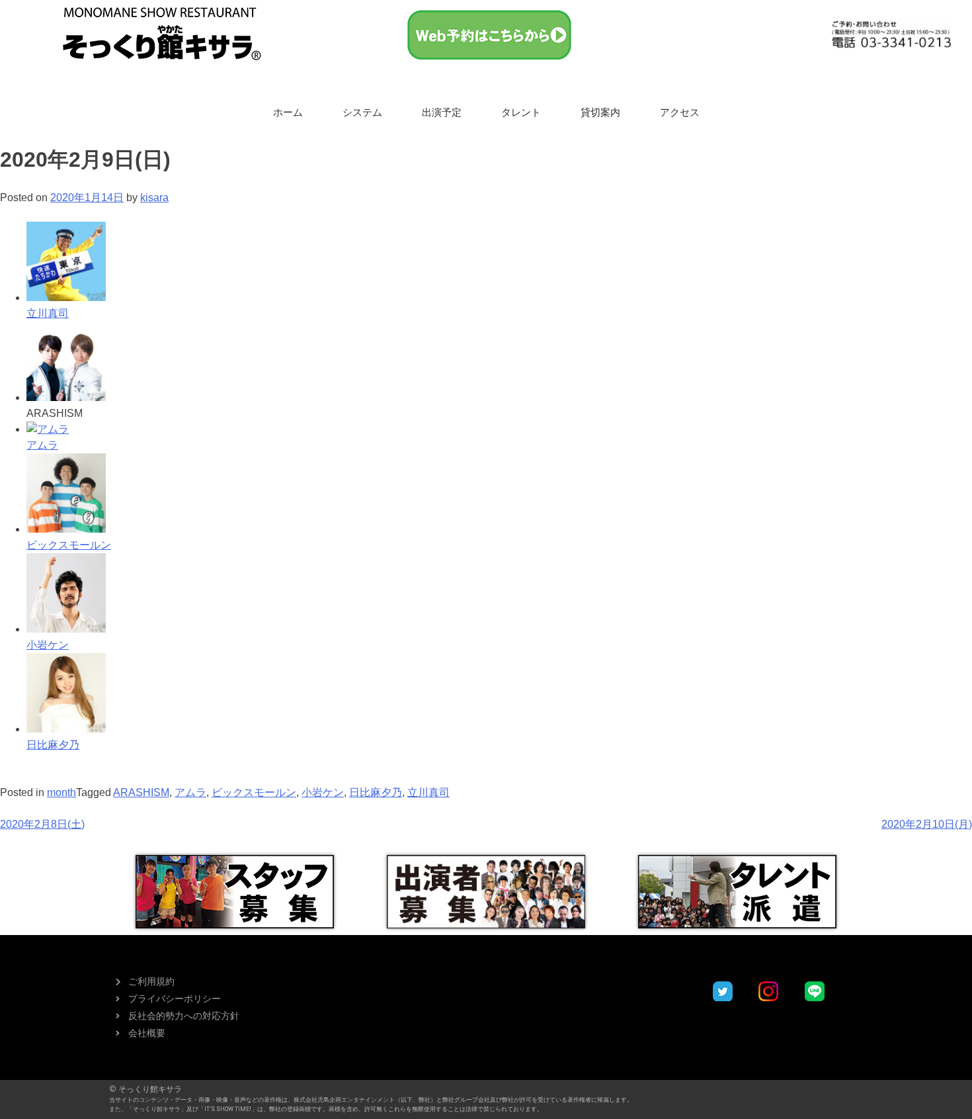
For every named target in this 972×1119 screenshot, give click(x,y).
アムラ (190, 792)
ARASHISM (141, 792)
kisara (154, 197)
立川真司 (428, 792)
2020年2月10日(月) (926, 824)
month (61, 792)
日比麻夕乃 (375, 792)
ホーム (288, 112)
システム (362, 112)
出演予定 (442, 112)
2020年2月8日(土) (42, 824)
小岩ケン (323, 792)
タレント (521, 112)
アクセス (680, 112)
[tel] (891, 34)
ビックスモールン (254, 792)
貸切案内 (600, 112)
